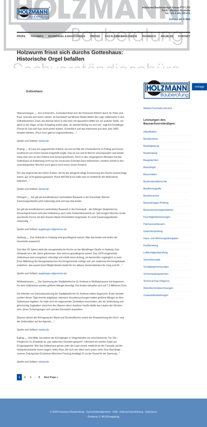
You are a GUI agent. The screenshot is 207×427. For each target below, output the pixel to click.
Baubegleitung (151, 146)
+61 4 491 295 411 (180, 13)
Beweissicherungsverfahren (158, 210)
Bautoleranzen (151, 195)
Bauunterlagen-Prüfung (156, 202)
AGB (115, 412)
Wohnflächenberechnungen (158, 288)
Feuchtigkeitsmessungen (156, 217)
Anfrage (199, 86)
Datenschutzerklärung (131, 412)
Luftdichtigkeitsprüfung (155, 252)
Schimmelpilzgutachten (156, 274)
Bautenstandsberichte (155, 181)
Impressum (151, 412)
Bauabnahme (150, 138)
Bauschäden (150, 174)
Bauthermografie (152, 188)
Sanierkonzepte (151, 259)
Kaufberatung (150, 245)
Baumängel (149, 167)
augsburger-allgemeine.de (52, 229)
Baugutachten (150, 160)
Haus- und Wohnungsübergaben (161, 238)
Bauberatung (150, 153)
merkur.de (43, 141)
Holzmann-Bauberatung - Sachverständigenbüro (84, 412)
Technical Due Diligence (156, 281)
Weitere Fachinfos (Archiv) (157, 108)
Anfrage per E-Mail (179, 19)
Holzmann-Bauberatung (33, 13)
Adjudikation (150, 131)
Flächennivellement (154, 224)
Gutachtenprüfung (153, 231)
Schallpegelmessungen (156, 266)
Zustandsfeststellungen (155, 295)
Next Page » (51, 378)
